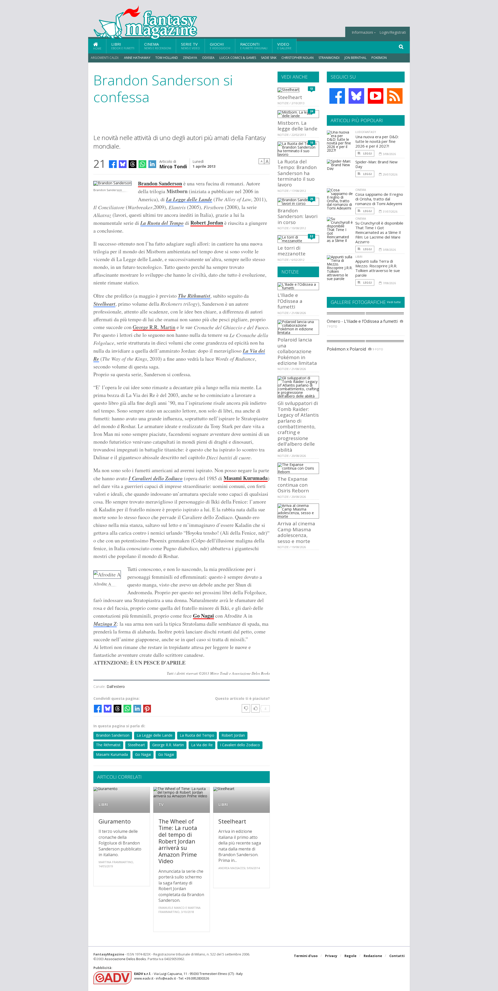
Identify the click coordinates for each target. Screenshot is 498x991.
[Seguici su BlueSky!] (356, 96)
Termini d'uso (306, 955)
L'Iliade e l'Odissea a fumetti (290, 301)
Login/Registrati (392, 32)
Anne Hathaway (137, 57)
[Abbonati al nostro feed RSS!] (395, 96)
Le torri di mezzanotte (292, 251)
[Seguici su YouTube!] (375, 96)
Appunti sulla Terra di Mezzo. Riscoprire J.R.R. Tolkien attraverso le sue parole (377, 268)
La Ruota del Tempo (162, 222)
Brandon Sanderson (160, 183)
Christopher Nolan (297, 57)
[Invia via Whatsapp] (142, 164)
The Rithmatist (194, 295)
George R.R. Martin (154, 327)
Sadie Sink (268, 57)
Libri (122, 45)
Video (284, 45)
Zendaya (190, 57)
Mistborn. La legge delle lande (297, 126)
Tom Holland (166, 57)
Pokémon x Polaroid (346, 349)
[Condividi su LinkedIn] (152, 164)
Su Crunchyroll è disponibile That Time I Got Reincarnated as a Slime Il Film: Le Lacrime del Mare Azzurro (379, 232)
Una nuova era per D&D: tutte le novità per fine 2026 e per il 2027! (377, 141)
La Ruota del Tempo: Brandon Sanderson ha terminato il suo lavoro (297, 173)
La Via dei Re (202, 744)
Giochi (220, 45)
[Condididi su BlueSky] (122, 164)
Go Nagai (143, 754)
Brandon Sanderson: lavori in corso (297, 216)
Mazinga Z (105, 623)
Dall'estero (116, 686)
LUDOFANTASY (365, 131)
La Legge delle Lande (154, 735)
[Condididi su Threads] (132, 164)
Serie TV (190, 45)
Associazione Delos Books (125, 959)
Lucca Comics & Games (237, 57)
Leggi (367, 153)
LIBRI (103, 804)
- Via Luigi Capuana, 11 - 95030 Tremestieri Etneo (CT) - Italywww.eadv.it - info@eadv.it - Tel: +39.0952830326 (188, 976)
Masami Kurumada (246, 478)
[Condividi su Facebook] (112, 164)
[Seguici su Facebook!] (337, 96)
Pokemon (379, 57)
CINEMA (360, 189)
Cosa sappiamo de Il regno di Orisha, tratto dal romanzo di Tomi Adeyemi (379, 199)
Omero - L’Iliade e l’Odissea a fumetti (362, 321)
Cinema (157, 45)
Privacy (331, 955)
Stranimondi (329, 57)
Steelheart (104, 303)
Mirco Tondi (173, 166)
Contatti (397, 955)
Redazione (373, 955)
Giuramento (115, 821)
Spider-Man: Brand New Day (376, 164)
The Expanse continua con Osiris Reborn (293, 485)
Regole (350, 955)
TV (161, 804)
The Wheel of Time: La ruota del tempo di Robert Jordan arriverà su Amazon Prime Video (177, 841)
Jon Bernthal (355, 57)
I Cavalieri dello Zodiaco (156, 478)
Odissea (208, 57)
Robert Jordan (206, 222)
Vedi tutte (394, 302)
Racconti (253, 45)
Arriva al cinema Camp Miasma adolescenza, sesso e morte (296, 532)
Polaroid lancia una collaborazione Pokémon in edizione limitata (297, 351)
